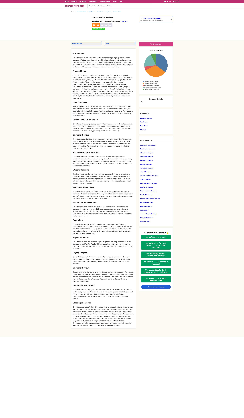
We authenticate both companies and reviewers (156, 271)
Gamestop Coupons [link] (146, 168)
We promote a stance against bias (156, 279)
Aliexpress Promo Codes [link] (148, 145)
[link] (80, 25)
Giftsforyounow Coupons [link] (148, 183)
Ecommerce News (105, 1)
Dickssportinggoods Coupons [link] (150, 198)
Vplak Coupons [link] (145, 221)
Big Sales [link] (108, 12)
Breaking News (93, 1)
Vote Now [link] (125, 21)
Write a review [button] (155, 44)
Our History (82, 1)
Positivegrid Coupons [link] (147, 149)
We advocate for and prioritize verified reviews (156, 245)
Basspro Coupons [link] (146, 206)
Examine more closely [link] (156, 287)
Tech (120, 1)
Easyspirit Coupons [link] (146, 217)
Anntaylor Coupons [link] (146, 156)
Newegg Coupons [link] (146, 164)
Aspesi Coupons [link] (145, 172)
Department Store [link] (81, 12)
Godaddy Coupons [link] (146, 160)
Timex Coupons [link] (145, 179)
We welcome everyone (156, 237)
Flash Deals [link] (100, 12)
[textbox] (120, 6)
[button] (156, 237)
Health (114, 1)
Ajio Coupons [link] (144, 210)
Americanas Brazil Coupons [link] (149, 175)
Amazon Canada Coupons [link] (148, 214)
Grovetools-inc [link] (117, 12)
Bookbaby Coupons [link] (146, 202)
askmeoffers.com (74, 5)
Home (67, 1)
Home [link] (72, 12)
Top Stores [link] (91, 12)
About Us (74, 1)
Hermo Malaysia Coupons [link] (148, 191)
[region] (162, 30)
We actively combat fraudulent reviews (155, 254)
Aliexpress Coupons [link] (147, 153)
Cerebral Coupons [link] (146, 195)
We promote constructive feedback (156, 263)
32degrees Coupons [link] (146, 187)
